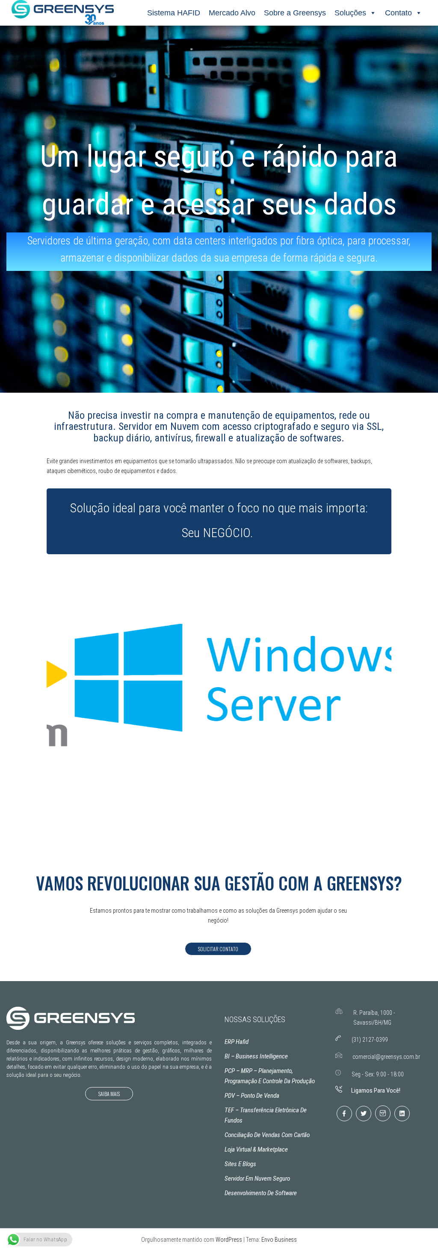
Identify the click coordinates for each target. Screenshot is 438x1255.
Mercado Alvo (232, 13)
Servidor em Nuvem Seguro (257, 1178)
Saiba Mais (109, 1093)
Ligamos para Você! (375, 1090)
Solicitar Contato (218, 948)
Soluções (350, 13)
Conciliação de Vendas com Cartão (267, 1135)
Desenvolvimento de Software (261, 1193)
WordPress (229, 1239)
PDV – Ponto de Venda (252, 1095)
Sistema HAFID (173, 13)
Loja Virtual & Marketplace (256, 1149)
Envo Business (279, 1239)
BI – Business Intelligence (256, 1056)
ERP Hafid (237, 1042)
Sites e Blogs (240, 1164)
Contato (398, 13)
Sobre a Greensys (295, 13)
